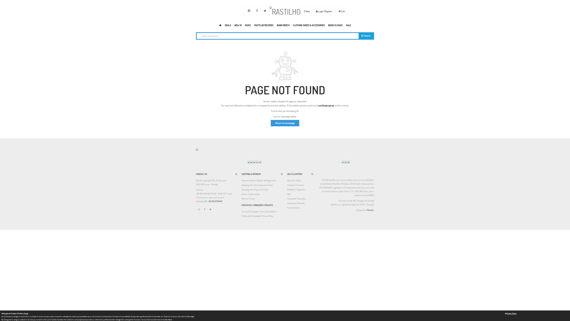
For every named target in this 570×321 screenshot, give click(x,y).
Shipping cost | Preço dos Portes (255, 189)
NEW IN (238, 25)
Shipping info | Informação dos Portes (257, 185)
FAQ (288, 194)
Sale (348, 25)
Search (367, 35)
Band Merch (283, 25)
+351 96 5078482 (215, 201)
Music (248, 25)
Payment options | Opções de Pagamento (259, 180)
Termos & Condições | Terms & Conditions (259, 211)
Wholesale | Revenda (296, 203)
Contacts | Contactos (295, 185)
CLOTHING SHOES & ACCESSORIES (309, 25)
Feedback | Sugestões (296, 189)
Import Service (293, 207)
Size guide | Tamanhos (296, 198)
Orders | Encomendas (251, 194)
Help (307, 11)
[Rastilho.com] (220, 25)
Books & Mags (335, 25)
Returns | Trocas (248, 198)
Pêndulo (370, 210)
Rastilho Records (263, 25)
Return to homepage (285, 123)
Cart (343, 11)
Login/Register (325, 11)
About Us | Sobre (294, 180)
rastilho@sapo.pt (326, 105)
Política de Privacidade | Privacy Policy (257, 215)
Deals (228, 25)
